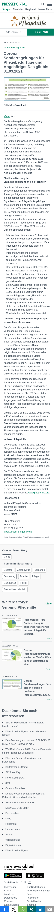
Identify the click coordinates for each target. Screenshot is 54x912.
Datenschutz (10, 897)
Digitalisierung (13, 845)
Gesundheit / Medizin (15, 589)
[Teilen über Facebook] (4, 909)
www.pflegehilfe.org (38, 492)
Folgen (37, 32)
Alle (47, 603)
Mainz (7, 116)
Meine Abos (45, 9)
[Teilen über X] (13, 909)
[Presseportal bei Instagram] (28, 882)
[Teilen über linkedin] (40, 909)
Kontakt (8, 890)
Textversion (33, 897)
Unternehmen (12, 829)
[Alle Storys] (27, 26)
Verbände (39, 570)
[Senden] (49, 909)
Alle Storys (12, 32)
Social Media (34, 901)
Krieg (8, 818)
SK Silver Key (12, 772)
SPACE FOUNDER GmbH (19, 802)
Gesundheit (10, 583)
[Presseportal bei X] (24, 882)
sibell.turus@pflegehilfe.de (18, 531)
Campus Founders (15, 788)
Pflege (35, 576)
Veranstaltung (12, 840)
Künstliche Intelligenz (16, 850)
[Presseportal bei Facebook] (20, 882)
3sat (7, 783)
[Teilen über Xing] (31, 909)
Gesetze (8, 570)
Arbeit (8, 834)
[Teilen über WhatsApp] (22, 909)
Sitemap (31, 905)
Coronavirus (23, 570)
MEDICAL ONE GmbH (17, 808)
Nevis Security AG (15, 777)
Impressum (10, 887)
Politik (23, 583)
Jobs (29, 894)
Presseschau (12, 813)
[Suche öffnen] (42, 4)
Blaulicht (18, 9)
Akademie (9, 894)
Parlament (10, 824)
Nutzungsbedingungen (39, 890)
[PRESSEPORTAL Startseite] (14, 4)
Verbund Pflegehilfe (14, 47)
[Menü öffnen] (49, 4)
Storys (6, 9)
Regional (30, 9)
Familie (24, 576)
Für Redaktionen (36, 887)
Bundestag (9, 576)
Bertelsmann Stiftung (16, 767)
